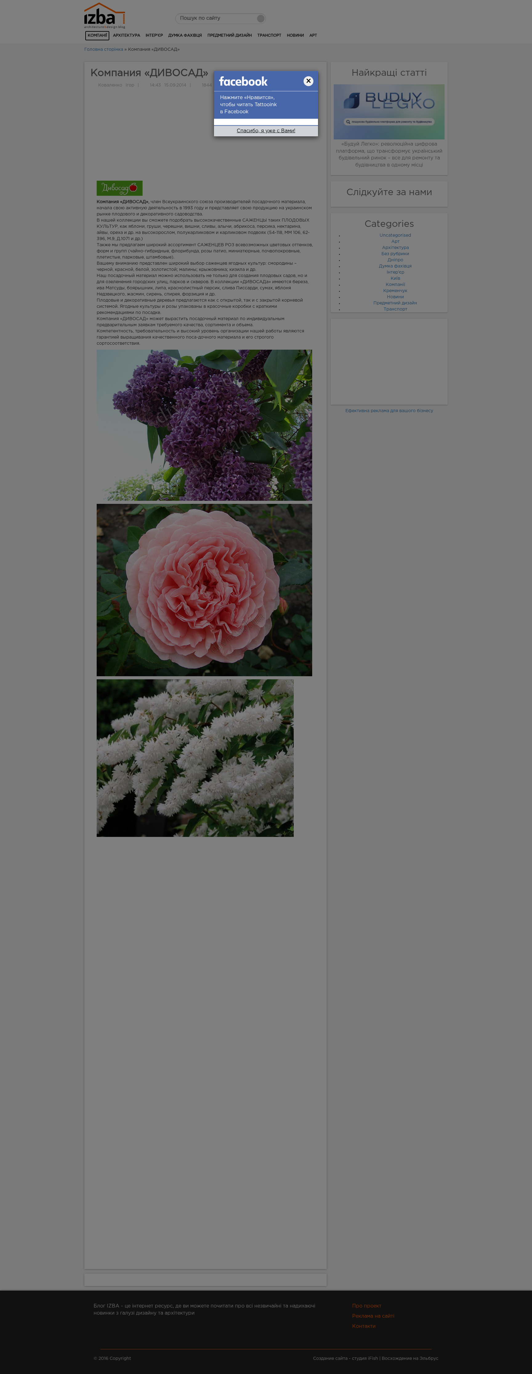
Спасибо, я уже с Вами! (266, 131)
